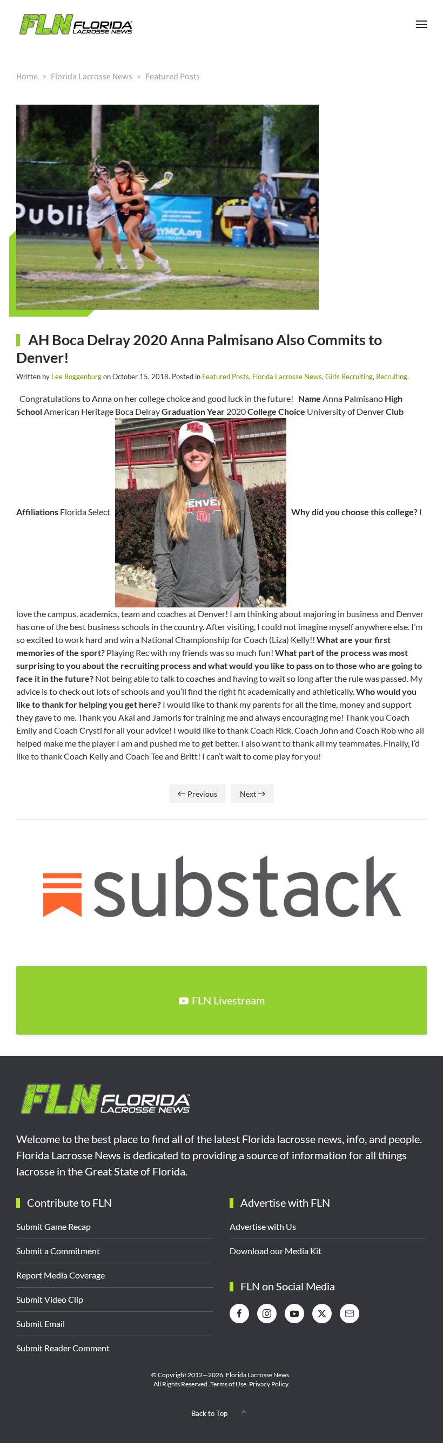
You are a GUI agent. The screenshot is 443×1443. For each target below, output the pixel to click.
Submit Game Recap (53, 1226)
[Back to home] (75, 24)
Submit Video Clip (49, 1299)
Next (248, 793)
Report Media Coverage (60, 1275)
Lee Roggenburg (76, 376)
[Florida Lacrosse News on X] (322, 1313)
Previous (202, 793)
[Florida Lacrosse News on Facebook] (239, 1313)
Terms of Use (228, 1384)
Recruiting (391, 376)
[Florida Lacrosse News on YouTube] (294, 1313)
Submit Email (40, 1323)
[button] (421, 24)
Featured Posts (225, 376)
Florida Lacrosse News (287, 376)
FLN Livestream (228, 1000)
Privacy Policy (268, 1384)
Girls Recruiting (349, 376)
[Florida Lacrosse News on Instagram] (267, 1313)
